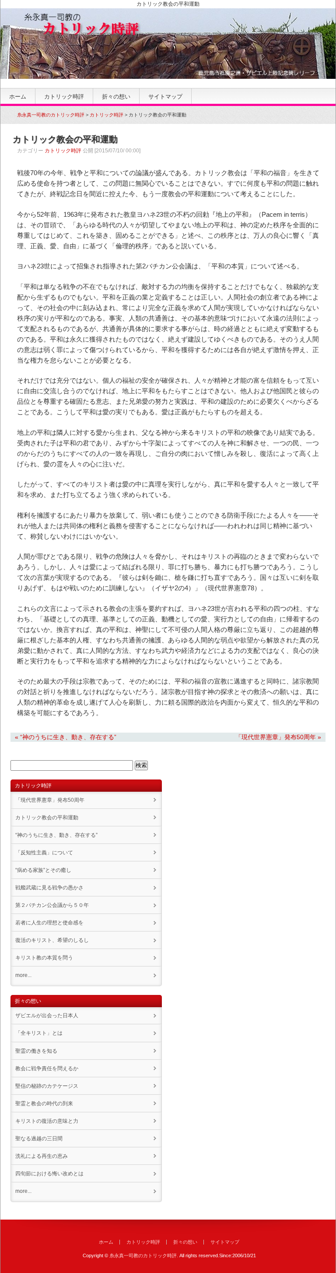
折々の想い (116, 96)
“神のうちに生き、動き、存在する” (56, 835)
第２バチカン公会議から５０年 (52, 905)
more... (23, 975)
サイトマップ (165, 96)
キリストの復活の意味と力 (46, 1121)
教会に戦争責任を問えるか (46, 1068)
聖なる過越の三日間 (39, 1138)
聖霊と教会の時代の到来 (44, 1103)
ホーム (17, 96)
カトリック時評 (64, 96)
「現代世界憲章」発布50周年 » (278, 737)
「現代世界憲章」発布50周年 (49, 800)
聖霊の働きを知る (36, 1051)
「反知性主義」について (44, 853)
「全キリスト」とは (39, 1033)
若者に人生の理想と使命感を (49, 923)
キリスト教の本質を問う (44, 958)
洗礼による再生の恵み (41, 1156)
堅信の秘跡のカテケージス (46, 1086)
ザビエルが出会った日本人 (46, 1015)
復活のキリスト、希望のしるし (52, 940)
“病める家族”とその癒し (43, 870)
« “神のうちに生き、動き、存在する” (65, 737)
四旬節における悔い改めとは (49, 1174)
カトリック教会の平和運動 (46, 818)
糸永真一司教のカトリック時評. (143, 1255)
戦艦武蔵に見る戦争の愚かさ (49, 888)
